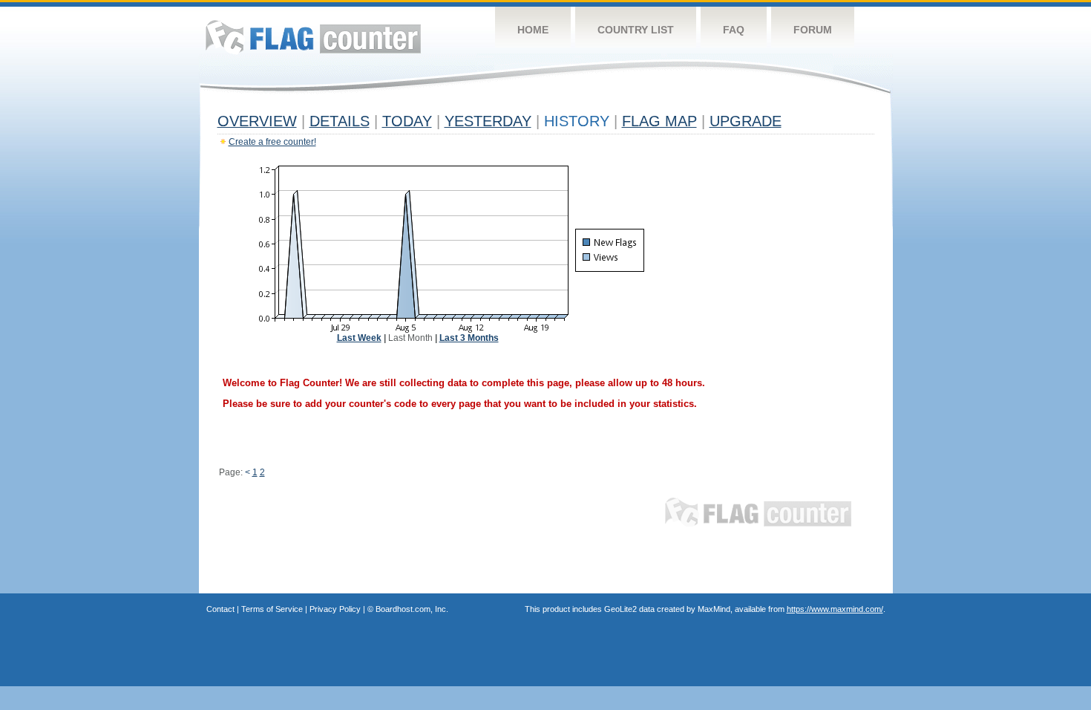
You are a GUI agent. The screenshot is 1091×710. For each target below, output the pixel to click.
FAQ (733, 30)
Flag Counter (313, 36)
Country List (635, 30)
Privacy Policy (335, 609)
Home (532, 30)
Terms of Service (272, 609)
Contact (220, 609)
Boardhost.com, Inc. (412, 609)
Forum (812, 30)
